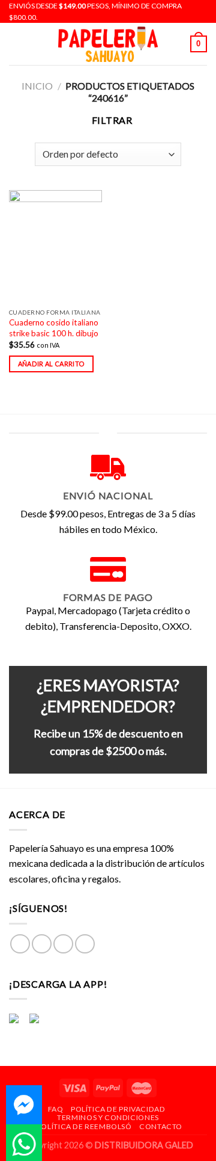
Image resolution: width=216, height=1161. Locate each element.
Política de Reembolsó (84, 1126)
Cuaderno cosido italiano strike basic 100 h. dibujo (53, 328)
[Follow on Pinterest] (85, 944)
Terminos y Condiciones (107, 1117)
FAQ (56, 1108)
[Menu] (16, 44)
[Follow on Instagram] (42, 944)
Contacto (160, 1126)
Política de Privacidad (118, 1108)
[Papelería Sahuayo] (108, 44)
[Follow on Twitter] (63, 944)
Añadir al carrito (51, 364)
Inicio (37, 85)
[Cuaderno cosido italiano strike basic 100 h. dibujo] (55, 246)
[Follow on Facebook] (20, 944)
